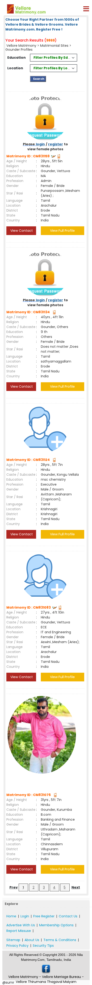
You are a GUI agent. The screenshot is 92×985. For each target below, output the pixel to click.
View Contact (21, 230)
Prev (13, 887)
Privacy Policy (17, 945)
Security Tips (43, 945)
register (55, 144)
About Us (32, 940)
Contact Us (68, 916)
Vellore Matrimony (21, 45)
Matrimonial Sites (54, 45)
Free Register (43, 916)
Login (25, 916)
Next (75, 887)
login (40, 144)
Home (11, 916)
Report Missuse (18, 930)
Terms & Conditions (59, 940)
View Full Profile (62, 230)
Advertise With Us (20, 925)
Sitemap (13, 940)
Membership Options (56, 925)
